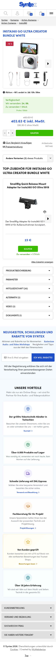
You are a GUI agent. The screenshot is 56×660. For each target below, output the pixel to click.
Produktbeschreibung (18, 270)
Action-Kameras (29, 20)
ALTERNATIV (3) (13, 297)
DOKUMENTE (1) (14, 315)
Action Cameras (8, 22)
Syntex (4, 20)
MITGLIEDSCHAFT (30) (17, 288)
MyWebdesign (39, 649)
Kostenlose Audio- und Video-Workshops (28, 343)
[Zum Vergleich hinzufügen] (44, 211)
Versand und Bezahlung (17, 616)
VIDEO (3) (10, 306)
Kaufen (34, 133)
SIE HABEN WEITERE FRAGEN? (18, 634)
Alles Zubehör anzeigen (42, 261)
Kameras (14, 20)
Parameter (12, 279)
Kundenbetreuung (14, 607)
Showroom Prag (14, 625)
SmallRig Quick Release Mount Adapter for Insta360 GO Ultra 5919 (28, 185)
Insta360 (23, 22)
